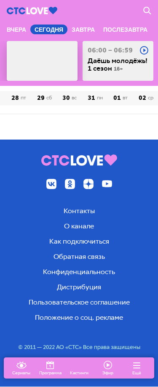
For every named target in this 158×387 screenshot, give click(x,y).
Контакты (79, 210)
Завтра (83, 29)
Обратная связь (79, 256)
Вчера (16, 29)
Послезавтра (125, 29)
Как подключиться (79, 241)
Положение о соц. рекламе (79, 317)
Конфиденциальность (79, 271)
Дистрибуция (79, 287)
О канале (79, 226)
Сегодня (49, 29)
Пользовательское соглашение (79, 302)
